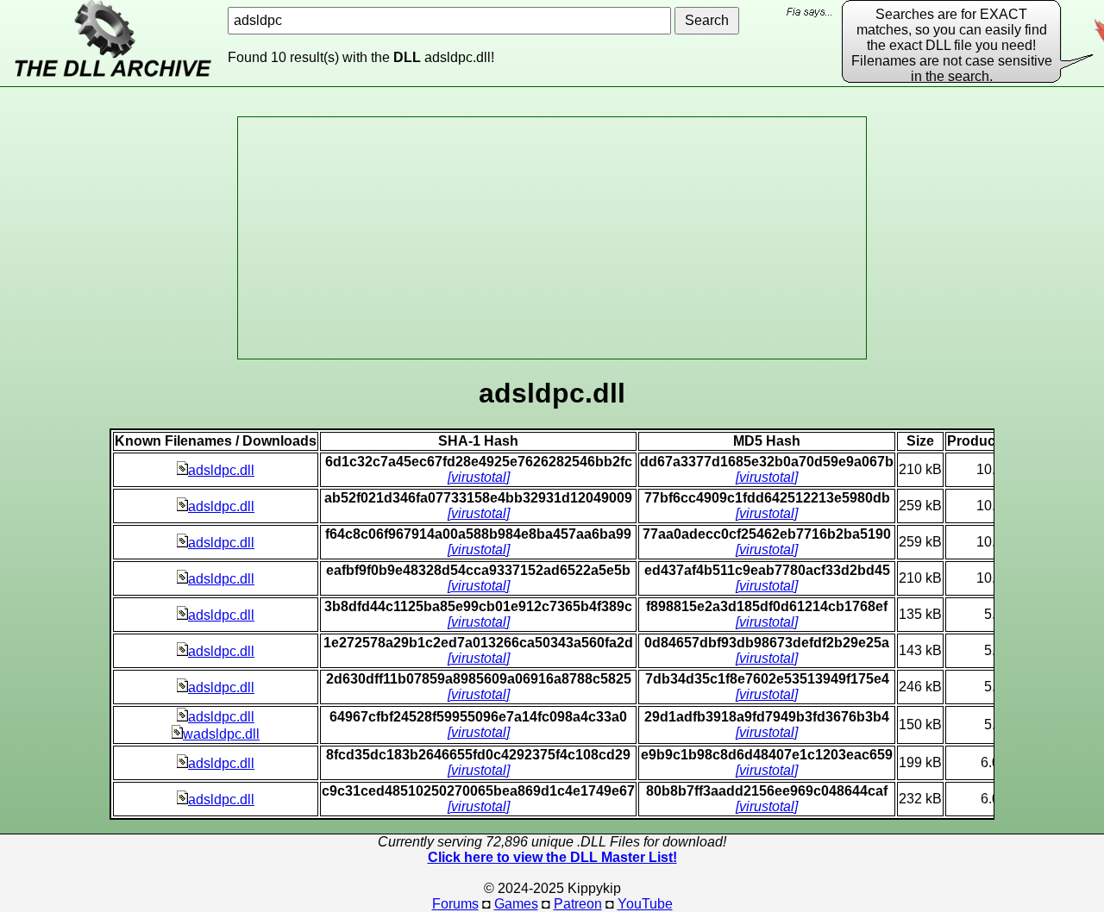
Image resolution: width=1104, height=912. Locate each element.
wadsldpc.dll (221, 734)
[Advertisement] (552, 238)
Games (516, 903)
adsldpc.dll (221, 470)
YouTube (645, 903)
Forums (455, 903)
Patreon (578, 903)
